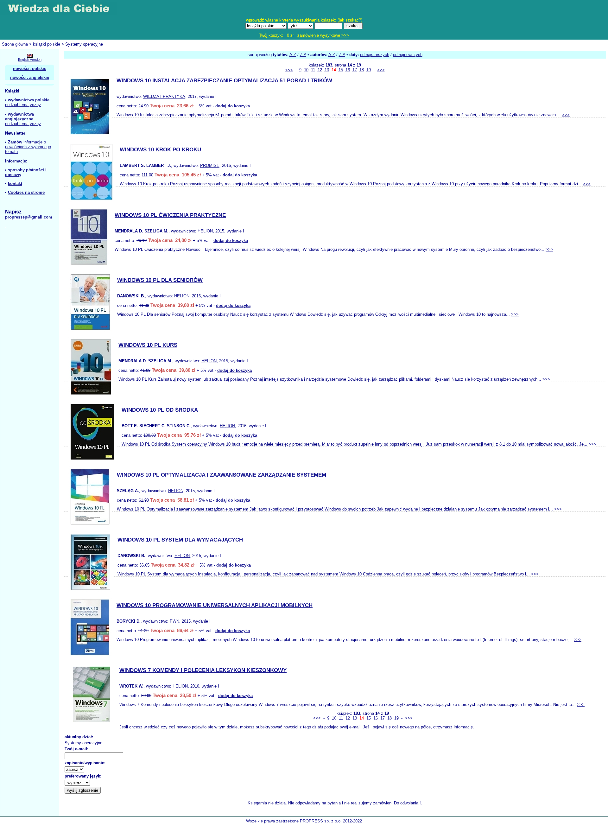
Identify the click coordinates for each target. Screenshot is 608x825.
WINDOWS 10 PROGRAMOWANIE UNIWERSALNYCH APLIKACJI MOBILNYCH (215, 605)
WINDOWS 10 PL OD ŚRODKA (160, 410)
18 (361, 69)
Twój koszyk (270, 35)
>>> (381, 69)
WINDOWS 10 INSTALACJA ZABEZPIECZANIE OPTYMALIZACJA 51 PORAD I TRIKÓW (224, 81)
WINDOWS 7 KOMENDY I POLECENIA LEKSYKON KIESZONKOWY (203, 670)
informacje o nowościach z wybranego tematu (28, 147)
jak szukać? (350, 20)
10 (306, 69)
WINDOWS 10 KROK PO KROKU (160, 150)
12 (320, 69)
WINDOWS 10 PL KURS (147, 345)
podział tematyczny (23, 104)
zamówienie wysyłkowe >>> (323, 35)
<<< (289, 69)
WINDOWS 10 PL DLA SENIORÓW (160, 280)
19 (368, 69)
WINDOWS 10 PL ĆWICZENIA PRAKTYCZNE (170, 215)
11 (313, 69)
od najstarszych (374, 54)
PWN (174, 621)
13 (327, 69)
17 (354, 69)
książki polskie (46, 44)
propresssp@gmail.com (28, 217)
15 (341, 69)
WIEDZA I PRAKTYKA (164, 96)
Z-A (303, 54)
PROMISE (209, 165)
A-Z (292, 54)
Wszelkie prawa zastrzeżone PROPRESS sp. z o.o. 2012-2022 (304, 821)
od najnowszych (407, 54)
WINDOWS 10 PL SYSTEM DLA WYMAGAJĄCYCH (180, 540)
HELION (205, 231)
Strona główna (15, 44)
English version (29, 59)
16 (347, 69)
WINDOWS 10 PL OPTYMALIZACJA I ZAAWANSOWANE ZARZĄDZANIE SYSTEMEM (221, 475)
